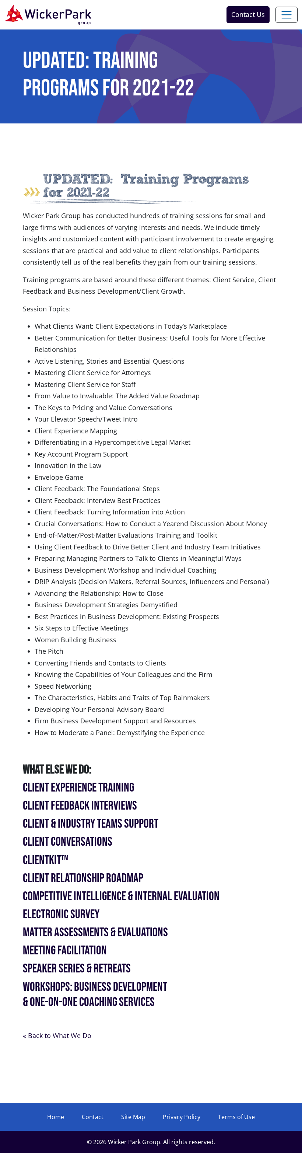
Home (55, 1117)
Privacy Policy (181, 1117)
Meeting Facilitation (65, 950)
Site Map (133, 1117)
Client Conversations (67, 841)
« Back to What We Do (57, 1035)
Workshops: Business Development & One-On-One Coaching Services (95, 994)
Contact (92, 1117)
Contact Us (248, 14)
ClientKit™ (46, 860)
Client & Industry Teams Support (90, 823)
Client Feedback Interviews (80, 805)
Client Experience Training (78, 787)
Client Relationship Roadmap (83, 878)
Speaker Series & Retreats (77, 968)
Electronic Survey (61, 914)
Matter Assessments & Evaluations (95, 932)
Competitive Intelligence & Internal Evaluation (121, 896)
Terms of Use (236, 1117)
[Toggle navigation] (286, 15)
